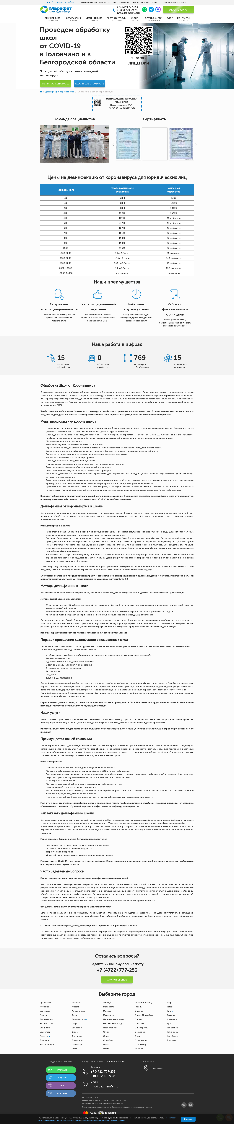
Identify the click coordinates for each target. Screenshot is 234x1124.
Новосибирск (110, 1027)
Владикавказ (46, 1023)
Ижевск (75, 1006)
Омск (106, 1032)
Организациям (153, 19)
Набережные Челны (113, 1019)
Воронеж (44, 1040)
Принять (188, 1119)
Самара (139, 1011)
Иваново (76, 1002)
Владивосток (46, 1019)
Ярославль (172, 1040)
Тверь (170, 1002)
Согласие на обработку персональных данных (132, 1107)
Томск (170, 1006)
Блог (170, 18)
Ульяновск (172, 1019)
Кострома (77, 1036)
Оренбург (108, 1040)
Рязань (138, 1006)
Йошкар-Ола (78, 1011)
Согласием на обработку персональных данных (104, 1120)
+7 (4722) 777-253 (127, 7)
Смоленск (140, 1032)
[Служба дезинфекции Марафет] (41, 91)
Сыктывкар (140, 1044)
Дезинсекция (52, 19)
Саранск (139, 1019)
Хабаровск (172, 1027)
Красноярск (78, 1044)
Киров (75, 1032)
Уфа (169, 1023)
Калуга (75, 1023)
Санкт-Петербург (144, 1015)
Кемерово (77, 1027)
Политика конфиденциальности (96, 1107)
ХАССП (135, 19)
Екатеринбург (47, 1044)
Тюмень (171, 1015)
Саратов (139, 1023)
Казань (75, 1015)
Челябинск (172, 1036)
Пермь (106, 1048)
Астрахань (45, 1006)
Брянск (43, 1015)
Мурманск (108, 1015)
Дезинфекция (94, 19)
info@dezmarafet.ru (128, 13)
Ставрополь (141, 1040)
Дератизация (74, 19)
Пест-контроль (116, 19)
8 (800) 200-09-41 (127, 10)
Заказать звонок (178, 10)
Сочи (137, 1036)
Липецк (107, 1002)
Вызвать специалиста (55, 83)
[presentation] (112, 144)
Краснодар (77, 1040)
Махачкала (108, 1006)
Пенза (106, 1044)
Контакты (183, 19)
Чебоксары (172, 1032)
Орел (106, 1036)
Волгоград (45, 1032)
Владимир (45, 1027)
